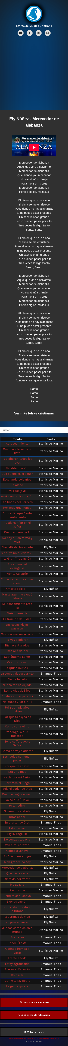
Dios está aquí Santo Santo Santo (17, 515)
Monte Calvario (17, 573)
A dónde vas (17, 828)
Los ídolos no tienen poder (17, 758)
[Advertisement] (34, 73)
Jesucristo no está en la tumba (17, 909)
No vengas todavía (17, 839)
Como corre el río (17, 726)
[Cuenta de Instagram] (38, 33)
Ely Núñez (19, 118)
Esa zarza (17, 937)
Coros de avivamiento (35, 1002)
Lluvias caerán (17, 901)
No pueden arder (17, 922)
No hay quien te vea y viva (17, 540)
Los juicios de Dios (17, 690)
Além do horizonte (17, 879)
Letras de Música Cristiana (34, 25)
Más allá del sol (17, 651)
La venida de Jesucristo (17, 673)
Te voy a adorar (17, 640)
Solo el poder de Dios (17, 788)
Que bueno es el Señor (17, 474)
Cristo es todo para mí (17, 696)
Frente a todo (17, 958)
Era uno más (17, 772)
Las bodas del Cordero (17, 502)
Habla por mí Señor (17, 777)
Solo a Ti (17, 975)
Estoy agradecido (17, 964)
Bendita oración (17, 468)
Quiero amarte (17, 613)
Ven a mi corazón (17, 845)
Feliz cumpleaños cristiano (17, 709)
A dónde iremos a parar (17, 950)
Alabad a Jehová (17, 851)
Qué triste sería (17, 873)
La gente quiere (17, 986)
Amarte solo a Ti (17, 589)
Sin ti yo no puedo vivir (17, 553)
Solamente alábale (17, 811)
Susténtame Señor (17, 657)
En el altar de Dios (17, 822)
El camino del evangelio (17, 566)
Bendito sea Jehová (17, 896)
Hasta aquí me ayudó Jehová (17, 596)
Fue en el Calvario (17, 969)
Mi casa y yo (17, 491)
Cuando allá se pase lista (17, 451)
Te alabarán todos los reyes (17, 460)
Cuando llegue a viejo (17, 794)
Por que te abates (17, 766)
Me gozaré (17, 884)
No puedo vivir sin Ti (17, 702)
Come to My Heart (17, 980)
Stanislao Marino (51, 443)
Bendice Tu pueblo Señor (17, 743)
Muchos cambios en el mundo (17, 930)
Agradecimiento (17, 443)
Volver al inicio (35, 1032)
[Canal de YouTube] (20, 33)
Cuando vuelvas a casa (17, 634)
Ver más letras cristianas (34, 413)
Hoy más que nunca (17, 507)
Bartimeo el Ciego (17, 783)
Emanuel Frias (51, 673)
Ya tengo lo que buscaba (17, 734)
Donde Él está (17, 943)
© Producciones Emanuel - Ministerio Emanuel (34, 1038)
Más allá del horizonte (17, 547)
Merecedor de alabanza (17, 867)
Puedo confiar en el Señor (17, 524)
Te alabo (17, 485)
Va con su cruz (17, 662)
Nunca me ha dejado (17, 685)
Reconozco (17, 890)
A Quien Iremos (17, 668)
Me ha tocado (17, 679)
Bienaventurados (17, 645)
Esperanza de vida (17, 916)
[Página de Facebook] (29, 33)
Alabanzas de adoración (35, 1014)
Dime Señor (17, 817)
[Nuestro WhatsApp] (47, 33)
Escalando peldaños (17, 479)
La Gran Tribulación (17, 558)
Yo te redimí (17, 805)
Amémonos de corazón (17, 496)
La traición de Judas (17, 619)
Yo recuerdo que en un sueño (17, 581)
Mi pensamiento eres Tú (17, 605)
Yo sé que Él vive (17, 800)
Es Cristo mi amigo (17, 856)
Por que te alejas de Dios (17, 719)
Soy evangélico (17, 834)
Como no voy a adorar (17, 751)
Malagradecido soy (17, 862)
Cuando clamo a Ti (17, 532)
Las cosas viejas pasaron (17, 626)
